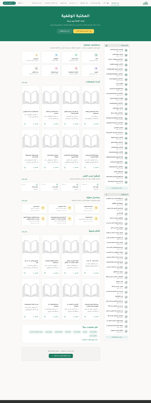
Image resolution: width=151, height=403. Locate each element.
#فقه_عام (68, 332)
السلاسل (72, 3)
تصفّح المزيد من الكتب (61, 356)
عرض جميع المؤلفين (117, 337)
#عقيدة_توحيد (58, 332)
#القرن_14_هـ (93, 336)
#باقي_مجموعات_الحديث (36, 332)
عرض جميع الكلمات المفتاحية (90, 340)
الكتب (104, 3)
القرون (62, 3)
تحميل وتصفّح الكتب (82, 31)
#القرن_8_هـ (77, 332)
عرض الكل (24, 82)
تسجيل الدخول (8, 3)
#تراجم (85, 332)
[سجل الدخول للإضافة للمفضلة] (85, 123)
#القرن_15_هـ (93, 332)
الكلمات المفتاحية (50, 3)
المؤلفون (82, 3)
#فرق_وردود (49, 332)
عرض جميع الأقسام (117, 188)
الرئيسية (114, 3)
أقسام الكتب (94, 3)
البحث (19, 3)
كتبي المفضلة (35, 3)
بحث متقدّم (63, 31)
